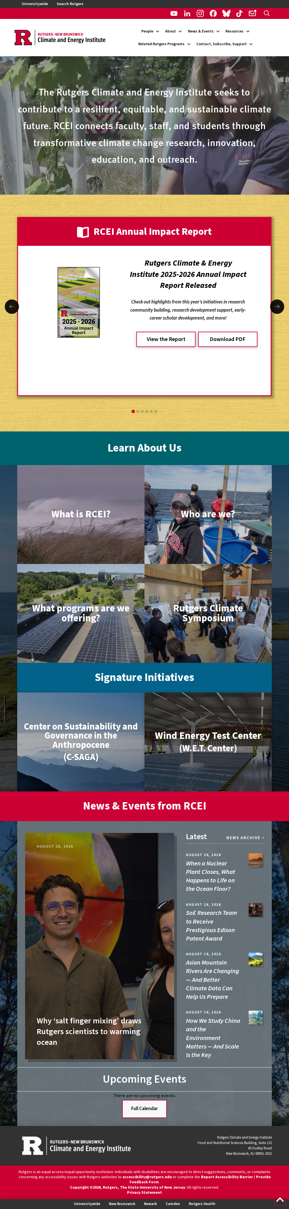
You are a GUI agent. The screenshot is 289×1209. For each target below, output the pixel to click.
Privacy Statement (144, 1192)
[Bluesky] (226, 13)
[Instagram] (200, 13)
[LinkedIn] (186, 13)
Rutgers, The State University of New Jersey (144, 1187)
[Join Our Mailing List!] (252, 13)
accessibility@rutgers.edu (147, 1177)
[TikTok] (239, 13)
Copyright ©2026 (85, 1187)
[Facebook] (213, 13)
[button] (267, 13)
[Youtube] (173, 13)
